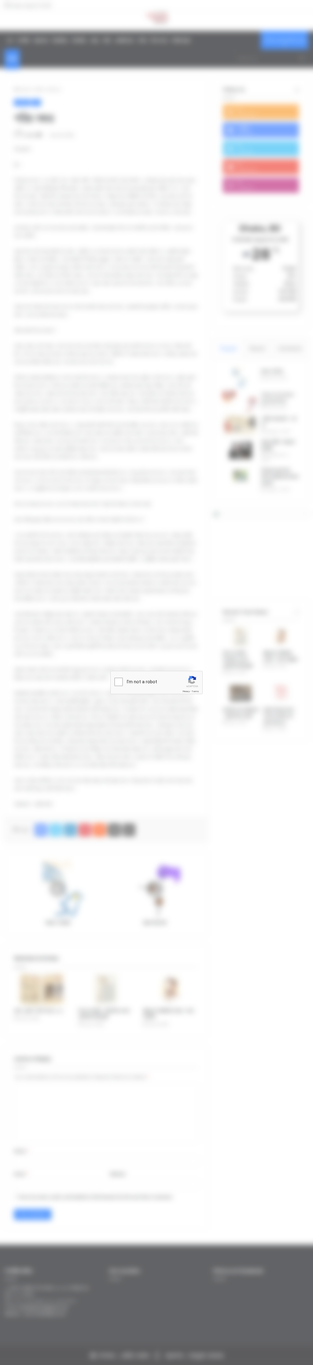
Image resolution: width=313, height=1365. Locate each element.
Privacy (186, 691)
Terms (195, 691)
